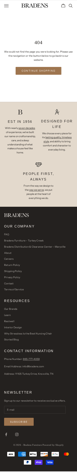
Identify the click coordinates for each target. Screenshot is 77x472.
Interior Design (13, 327)
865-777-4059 (31, 359)
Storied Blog (11, 339)
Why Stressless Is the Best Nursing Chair (28, 333)
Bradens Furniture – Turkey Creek (24, 240)
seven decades (26, 128)
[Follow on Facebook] (6, 434)
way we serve (36, 189)
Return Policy (12, 264)
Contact (9, 283)
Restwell (9, 321)
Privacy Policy (12, 277)
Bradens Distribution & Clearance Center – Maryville (35, 246)
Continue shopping (38, 70)
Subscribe (19, 421)
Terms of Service (14, 289)
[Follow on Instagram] (17, 434)
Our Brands (10, 308)
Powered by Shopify (53, 445)
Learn (7, 315)
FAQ (6, 234)
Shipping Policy (13, 271)
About (7, 252)
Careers (9, 258)
